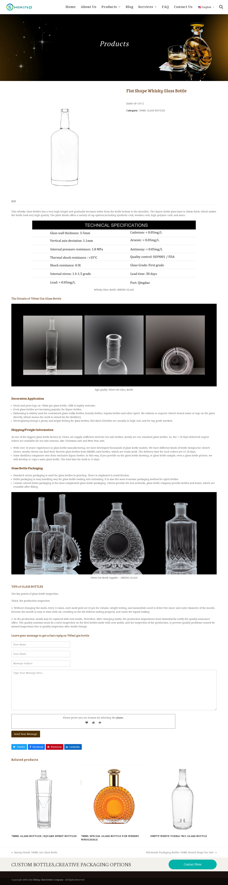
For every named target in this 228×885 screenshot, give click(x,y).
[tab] (13, 201)
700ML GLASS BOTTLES (152, 110)
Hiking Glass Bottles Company (48, 879)
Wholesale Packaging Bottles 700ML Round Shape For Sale (180, 852)
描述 (13, 201)
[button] (221, 7)
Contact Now (193, 864)
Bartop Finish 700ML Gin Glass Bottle (34, 852)
